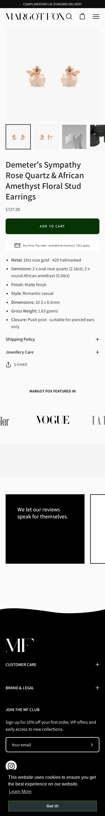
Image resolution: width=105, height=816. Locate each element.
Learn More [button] (20, 791)
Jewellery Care (20, 352)
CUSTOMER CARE (21, 664)
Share (21, 364)
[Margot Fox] (35, 16)
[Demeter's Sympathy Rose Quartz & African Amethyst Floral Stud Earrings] (18, 136)
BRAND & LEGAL (20, 687)
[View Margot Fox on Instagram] (11, 766)
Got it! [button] (52, 806)
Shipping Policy (20, 339)
